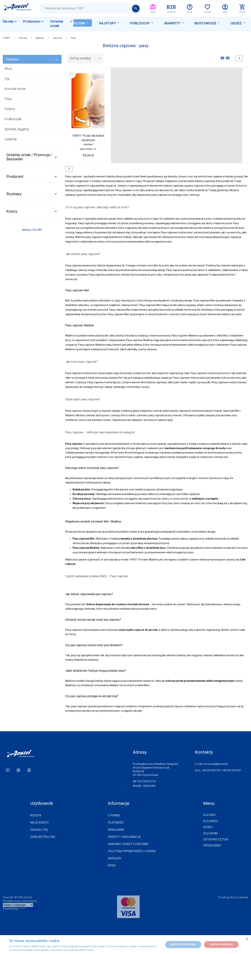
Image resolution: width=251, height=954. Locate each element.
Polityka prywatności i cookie (132, 851)
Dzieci (207, 827)
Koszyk (35, 815)
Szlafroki (11, 139)
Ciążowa (57, 38)
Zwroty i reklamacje (124, 837)
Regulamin (116, 829)
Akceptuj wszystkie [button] (183, 944)
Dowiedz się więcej (105, 949)
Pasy (73, 38)
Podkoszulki (13, 119)
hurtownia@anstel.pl (215, 763)
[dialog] (125, 944)
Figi (7, 79)
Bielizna (40, 38)
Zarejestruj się (42, 837)
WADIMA (88, 144)
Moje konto (39, 822)
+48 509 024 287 (231, 770)
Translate (32, 908)
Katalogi (114, 858)
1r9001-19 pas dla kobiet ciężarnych (88, 138)
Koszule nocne (15, 89)
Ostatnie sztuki (215, 839)
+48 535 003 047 (211, 770)
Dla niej (12, 27)
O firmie (114, 815)
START (6, 38)
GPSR (111, 865)
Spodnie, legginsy (17, 129)
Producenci (212, 845)
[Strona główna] (17, 8)
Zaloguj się (39, 829)
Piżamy (10, 109)
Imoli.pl (243, 897)
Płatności (116, 822)
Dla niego (210, 821)
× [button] (246, 939)
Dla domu (210, 833)
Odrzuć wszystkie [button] (221, 944)
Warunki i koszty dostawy (128, 844)
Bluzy (8, 68)
